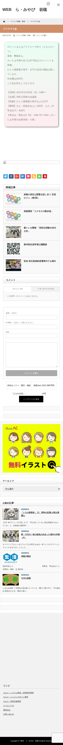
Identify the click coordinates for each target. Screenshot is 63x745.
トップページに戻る (31, 399)
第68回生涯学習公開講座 (35, 244)
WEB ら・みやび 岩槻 (29, 741)
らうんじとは (8, 705)
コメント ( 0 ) (17, 289)
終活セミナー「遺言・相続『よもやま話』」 (19, 386)
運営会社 (6, 710)
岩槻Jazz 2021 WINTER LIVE (43, 386)
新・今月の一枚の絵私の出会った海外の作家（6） (40, 536)
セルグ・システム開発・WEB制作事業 (18, 693)
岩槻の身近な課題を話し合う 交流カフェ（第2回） (40, 196)
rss (48, 4)
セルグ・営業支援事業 (12, 701)
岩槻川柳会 (26, 556)
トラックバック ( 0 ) (46, 289)
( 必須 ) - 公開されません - (20, 323)
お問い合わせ (8, 714)
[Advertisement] (31, 648)
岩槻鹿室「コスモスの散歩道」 (38, 211)
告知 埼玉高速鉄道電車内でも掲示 (40, 261)
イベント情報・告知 (23, 35)
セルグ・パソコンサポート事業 (15, 697)
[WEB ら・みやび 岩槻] (24, 9)
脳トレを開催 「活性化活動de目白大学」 (40, 229)
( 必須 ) (11, 313)
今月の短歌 (26, 578)
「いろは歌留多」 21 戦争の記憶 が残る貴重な (40, 514)
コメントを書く (41, 35)
